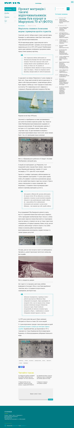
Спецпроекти (19, 415)
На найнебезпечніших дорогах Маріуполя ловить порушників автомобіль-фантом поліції (44, 377)
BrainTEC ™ (23, 425)
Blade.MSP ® (15, 425)
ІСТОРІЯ (20, 363)
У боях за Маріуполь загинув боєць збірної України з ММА (64, 58)
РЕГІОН (43, 360)
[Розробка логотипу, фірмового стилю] (35, 393)
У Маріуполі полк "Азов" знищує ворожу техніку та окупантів (63, 41)
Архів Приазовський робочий (11, 416)
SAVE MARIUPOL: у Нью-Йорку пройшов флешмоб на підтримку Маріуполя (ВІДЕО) (64, 35)
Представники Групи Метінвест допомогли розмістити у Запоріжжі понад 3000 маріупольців (64, 65)
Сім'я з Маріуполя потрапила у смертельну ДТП (63, 71)
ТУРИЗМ (26, 360)
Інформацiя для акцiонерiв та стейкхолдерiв (14, 419)
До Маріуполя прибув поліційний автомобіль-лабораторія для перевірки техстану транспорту (26, 377)
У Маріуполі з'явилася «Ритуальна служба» (42, 382)
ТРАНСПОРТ (49, 360)
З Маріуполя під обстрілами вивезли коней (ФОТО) (64, 75)
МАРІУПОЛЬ (21, 360)
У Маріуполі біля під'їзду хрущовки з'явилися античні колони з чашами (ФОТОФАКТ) (26, 383)
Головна (6, 415)
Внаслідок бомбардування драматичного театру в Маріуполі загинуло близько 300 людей (63, 81)
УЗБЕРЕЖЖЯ (25, 363)
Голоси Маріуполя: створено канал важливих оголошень (63, 29)
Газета (14, 415)
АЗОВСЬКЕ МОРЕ (38, 360)
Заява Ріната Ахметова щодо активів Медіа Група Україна (64, 21)
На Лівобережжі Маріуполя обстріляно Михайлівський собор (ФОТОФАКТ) (63, 52)
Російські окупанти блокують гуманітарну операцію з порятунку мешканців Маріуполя (64, 90)
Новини (10, 415)
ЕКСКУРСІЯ (31, 360)
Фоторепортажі (8, 418)
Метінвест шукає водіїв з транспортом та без (64, 46)
